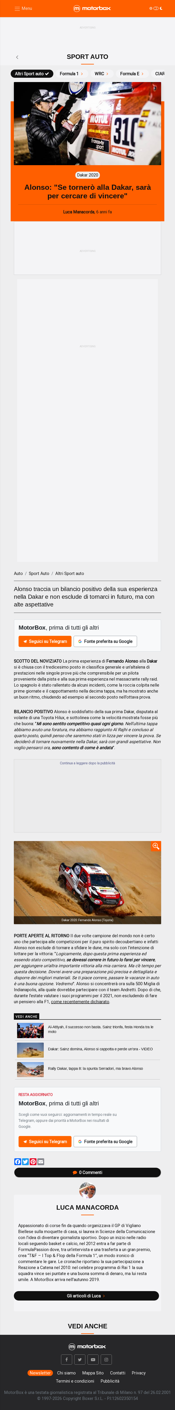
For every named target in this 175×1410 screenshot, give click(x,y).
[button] (66, 1360)
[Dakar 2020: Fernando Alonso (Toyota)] (87, 882)
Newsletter (40, 1373)
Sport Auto (39, 573)
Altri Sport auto (29, 73)
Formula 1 (69, 73)
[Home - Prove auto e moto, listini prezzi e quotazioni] (92, 8)
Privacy (139, 1373)
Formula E (129, 73)
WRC (99, 73)
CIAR (160, 73)
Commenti (90, 1172)
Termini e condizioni (75, 1381)
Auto (18, 573)
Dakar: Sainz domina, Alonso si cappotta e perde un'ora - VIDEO (100, 1049)
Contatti (117, 1373)
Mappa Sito (93, 1373)
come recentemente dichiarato (80, 1001)
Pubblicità (110, 1381)
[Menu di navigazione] (23, 8)
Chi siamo (66, 1373)
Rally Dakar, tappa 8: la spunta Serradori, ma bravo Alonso (95, 1068)
